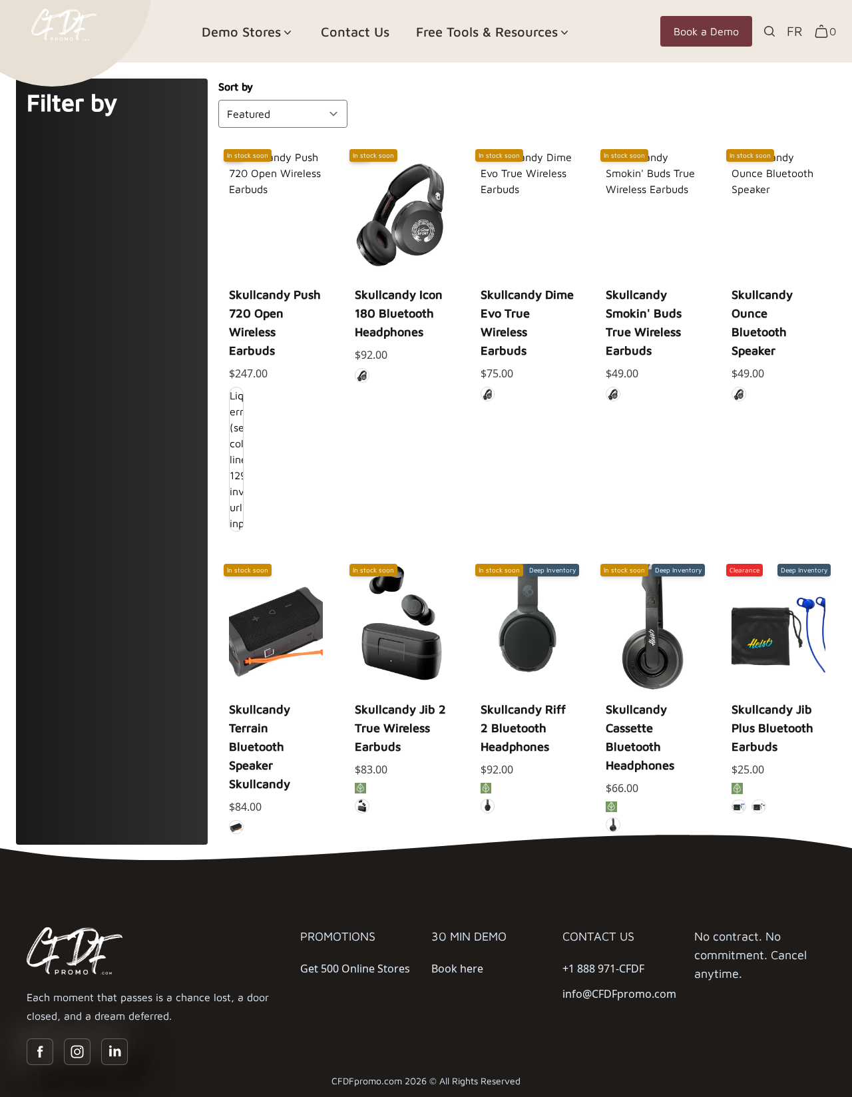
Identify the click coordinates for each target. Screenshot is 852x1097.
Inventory (276, 291)
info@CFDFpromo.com (619, 994)
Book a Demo (706, 31)
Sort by (235, 87)
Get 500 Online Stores (355, 968)
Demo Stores (241, 31)
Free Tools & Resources (487, 31)
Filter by (72, 102)
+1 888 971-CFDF (603, 968)
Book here (457, 968)
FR (795, 31)
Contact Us (355, 31)
